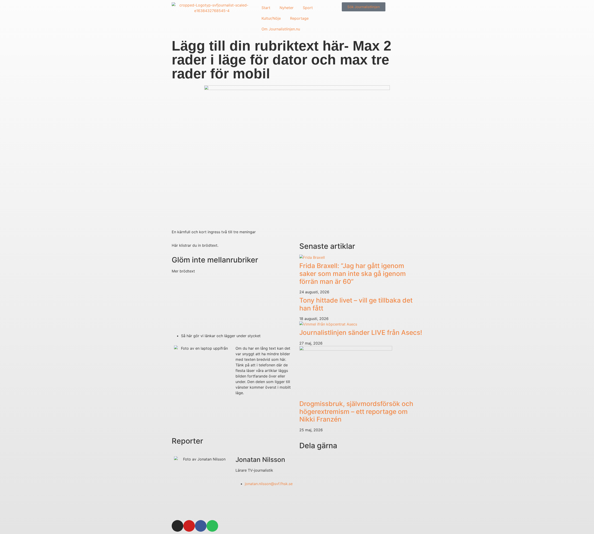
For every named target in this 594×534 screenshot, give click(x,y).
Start (265, 7)
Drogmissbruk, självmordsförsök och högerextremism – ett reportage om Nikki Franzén (356, 411)
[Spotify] (212, 526)
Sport (308, 7)
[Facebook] (201, 526)
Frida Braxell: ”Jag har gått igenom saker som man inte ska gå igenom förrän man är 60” (352, 273)
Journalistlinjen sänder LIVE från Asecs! (360, 332)
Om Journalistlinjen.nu (280, 29)
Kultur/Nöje (271, 18)
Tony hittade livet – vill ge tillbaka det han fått (356, 304)
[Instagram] (177, 526)
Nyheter (287, 7)
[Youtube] (189, 526)
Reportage (299, 18)
